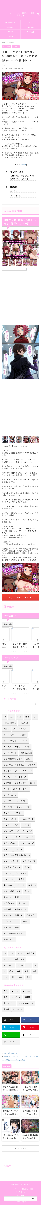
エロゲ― (26, 991)
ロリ (29, 965)
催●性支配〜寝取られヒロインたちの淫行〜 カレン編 (22, 177)
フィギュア (16, 997)
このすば (7, 782)
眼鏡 (21, 977)
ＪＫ (11, 953)
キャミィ (7, 770)
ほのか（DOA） (10, 843)
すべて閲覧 (8, 624)
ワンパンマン (20, 873)
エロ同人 (10, 27)
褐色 (11, 971)
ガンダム (31, 764)
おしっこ (7, 959)
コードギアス (15, 195)
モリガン (7, 849)
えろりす (20, 15)
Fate (19, 716)
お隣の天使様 (26, 752)
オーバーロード (10, 752)
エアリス (7, 746)
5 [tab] (20, 652)
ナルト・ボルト (10, 819)
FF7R (27, 716)
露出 (28, 977)
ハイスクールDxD (11, 825)
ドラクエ (18, 813)
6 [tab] (22, 652)
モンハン (18, 849)
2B (5, 716)
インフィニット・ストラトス (16, 740)
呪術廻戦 (7, 909)
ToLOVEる (24, 722)
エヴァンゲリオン (22, 746)
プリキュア (8, 831)
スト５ (33, 782)
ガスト (29, 758)
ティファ (7, 813)
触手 (34, 971)
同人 (5, 991)
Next (37, 640)
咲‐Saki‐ (23, 903)
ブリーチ (26, 825)
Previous (4, 640)
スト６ (6, 788)
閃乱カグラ (31, 915)
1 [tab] (11, 652)
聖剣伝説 (18, 915)
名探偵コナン (9, 939)
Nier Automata (10, 722)
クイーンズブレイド (23, 770)
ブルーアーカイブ (24, 831)
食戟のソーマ (20, 909)
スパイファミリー (20, 788)
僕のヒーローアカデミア (14, 933)
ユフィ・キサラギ (11, 861)
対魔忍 (25, 921)
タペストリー (9, 1003)
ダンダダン (8, 807)
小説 (5, 997)
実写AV (10, 32)
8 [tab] (26, 652)
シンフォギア (20, 782)
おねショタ (19, 959)
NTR (10, 1056)
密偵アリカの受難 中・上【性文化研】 (11, 1090)
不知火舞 (7, 915)
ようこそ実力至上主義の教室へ (17, 855)
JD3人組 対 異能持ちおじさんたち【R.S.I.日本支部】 (30, 1138)
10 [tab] (31, 652)
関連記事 (14, 186)
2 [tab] (13, 652)
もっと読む (21, 1148)
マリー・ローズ (27, 843)
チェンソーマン (23, 807)
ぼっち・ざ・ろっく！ (24, 837)
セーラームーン (10, 794)
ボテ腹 (20, 965)
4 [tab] (18, 652)
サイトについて (25, 1184)
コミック (15, 991)
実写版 (27, 997)
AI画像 (6, 1056)
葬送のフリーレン (11, 921)
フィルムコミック (26, 1003)
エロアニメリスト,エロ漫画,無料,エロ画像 (20, 1189)
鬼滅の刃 (7, 897)
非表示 (23, 164)
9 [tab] (29, 652)
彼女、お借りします (12, 891)
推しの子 (20, 885)
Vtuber (6, 728)
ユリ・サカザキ (28, 861)
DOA (11, 716)
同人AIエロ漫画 (16, 171)
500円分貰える (10, 22)
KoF (35, 716)
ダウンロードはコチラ (18, 597)
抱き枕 (6, 1009)
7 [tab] (24, 652)
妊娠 (5, 977)
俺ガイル (32, 885)
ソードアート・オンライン (15, 801)
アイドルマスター (20, 728)
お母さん (30, 953)
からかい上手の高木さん (14, 764)
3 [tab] (16, 652)
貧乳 (13, 977)
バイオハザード (27, 819)
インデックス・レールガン (15, 734)
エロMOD (10, 36)
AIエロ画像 (7, 1053)
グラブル (7, 776)
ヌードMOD (8, 965)
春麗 (17, 927)
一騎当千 (20, 879)
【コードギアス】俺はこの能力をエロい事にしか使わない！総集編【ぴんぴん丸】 (19, 687)
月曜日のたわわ (21, 897)
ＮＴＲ (20, 953)
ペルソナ (7, 837)
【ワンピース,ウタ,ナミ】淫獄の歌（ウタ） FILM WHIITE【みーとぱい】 (20, 645)
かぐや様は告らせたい (13, 758)
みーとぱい (14, 191)
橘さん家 (7, 927)
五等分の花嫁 (9, 903)
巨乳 (19, 971)
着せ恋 (27, 891)
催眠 (26, 971)
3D (5, 953)
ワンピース (8, 879)
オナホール (17, 1009)
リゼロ (27, 867)
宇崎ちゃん (8, 885)
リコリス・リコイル (12, 867)
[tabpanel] (20, 638)
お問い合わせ (14, 1184)
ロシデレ (7, 873)
